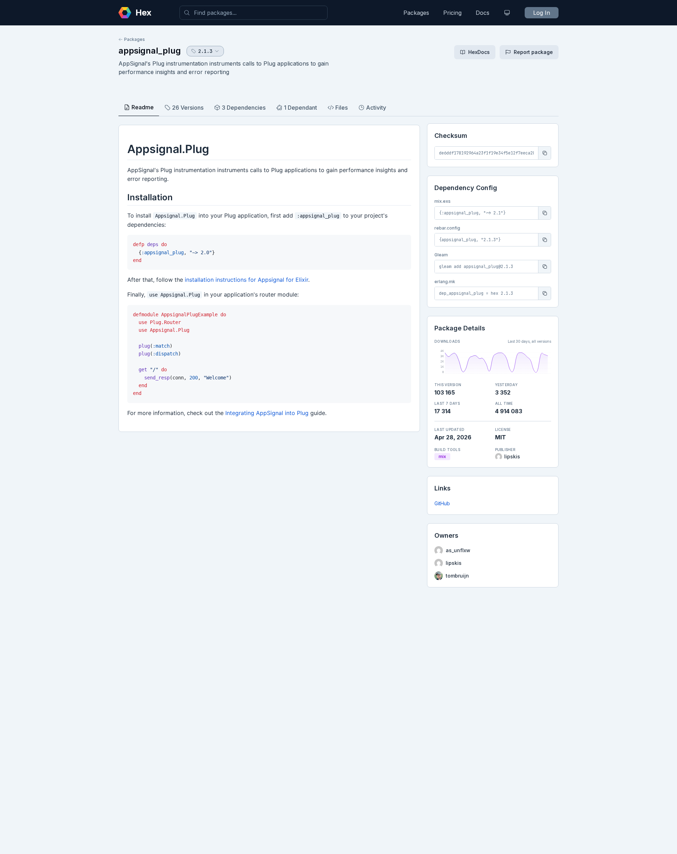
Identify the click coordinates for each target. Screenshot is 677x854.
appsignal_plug (149, 50)
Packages (416, 12)
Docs (482, 12)
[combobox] (253, 13)
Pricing (452, 12)
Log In (541, 12)
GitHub (442, 503)
